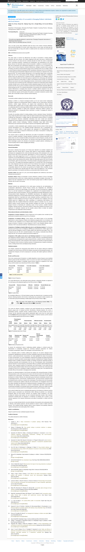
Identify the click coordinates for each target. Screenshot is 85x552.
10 (18, 127)
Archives (47, 5)
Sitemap (47, 540)
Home (13, 540)
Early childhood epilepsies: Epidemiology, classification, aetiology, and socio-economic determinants (31, 434)
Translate (73, 1)
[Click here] (42, 544)
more (76, 34)
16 (27, 348)
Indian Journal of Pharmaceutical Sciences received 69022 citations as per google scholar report (67, 133)
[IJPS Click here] (67, 143)
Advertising (18, 1)
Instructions (58, 5)
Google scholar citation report (61, 127)
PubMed (25, 424)
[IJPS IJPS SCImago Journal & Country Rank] (71, 38)
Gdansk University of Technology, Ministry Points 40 (66, 84)
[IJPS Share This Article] (57, 19)
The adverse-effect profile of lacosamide (31, 500)
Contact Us (32, 1)
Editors (34, 5)
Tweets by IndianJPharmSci (67, 152)
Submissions (65, 5)
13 (38, 129)
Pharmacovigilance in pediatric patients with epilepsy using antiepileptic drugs (28, 507)
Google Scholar (19, 424)
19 (25, 360)
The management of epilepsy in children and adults (36, 513)
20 (31, 387)
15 (26, 348)
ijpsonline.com (42, 542)
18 (42, 350)
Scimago (70, 81)
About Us (18, 540)
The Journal (28, 5)
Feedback (59, 540)
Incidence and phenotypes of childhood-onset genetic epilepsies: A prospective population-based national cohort (31, 442)
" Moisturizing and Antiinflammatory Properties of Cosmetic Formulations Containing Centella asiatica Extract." (66, 118)
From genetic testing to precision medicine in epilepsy (37, 427)
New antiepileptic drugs (26, 459)
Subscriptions (26, 1)
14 (39, 129)
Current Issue (41, 5)
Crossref (13, 424)
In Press (52, 5)
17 (40, 350)
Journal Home (12, 1)
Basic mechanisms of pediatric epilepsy (31, 421)
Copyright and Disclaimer (68, 540)
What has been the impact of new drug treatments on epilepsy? (37, 464)
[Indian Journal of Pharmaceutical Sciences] (15, 5)
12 (19, 127)
